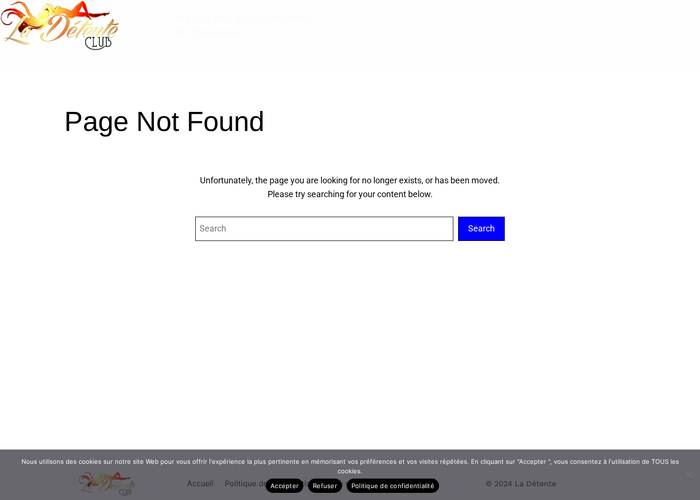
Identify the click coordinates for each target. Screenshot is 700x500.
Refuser (325, 486)
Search (481, 228)
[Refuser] (688, 475)
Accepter (284, 486)
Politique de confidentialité (392, 486)
